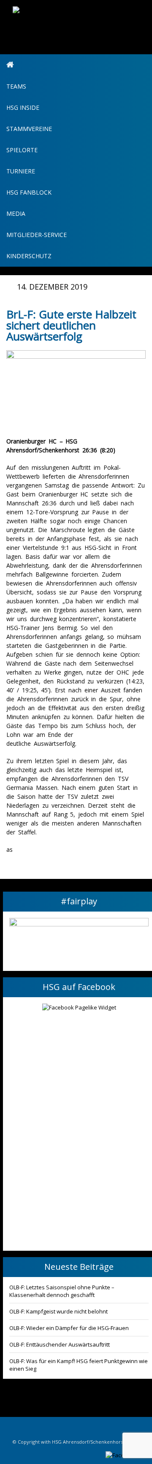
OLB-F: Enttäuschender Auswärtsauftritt (59, 1344)
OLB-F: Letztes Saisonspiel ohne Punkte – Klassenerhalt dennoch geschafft (61, 1291)
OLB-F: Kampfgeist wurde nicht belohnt (58, 1311)
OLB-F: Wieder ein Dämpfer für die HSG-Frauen (69, 1328)
